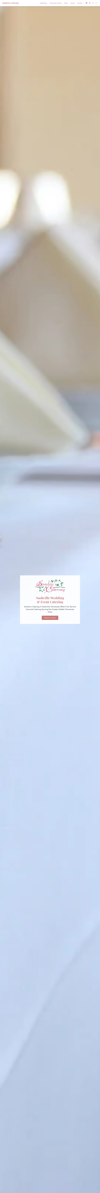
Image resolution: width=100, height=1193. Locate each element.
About (72, 3)
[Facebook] (86, 3)
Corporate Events (55, 3)
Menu (66, 3)
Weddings (43, 3)
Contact (79, 3)
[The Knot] (96, 3)
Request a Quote (50, 618)
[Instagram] (90, 3)
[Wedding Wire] (93, 3)
